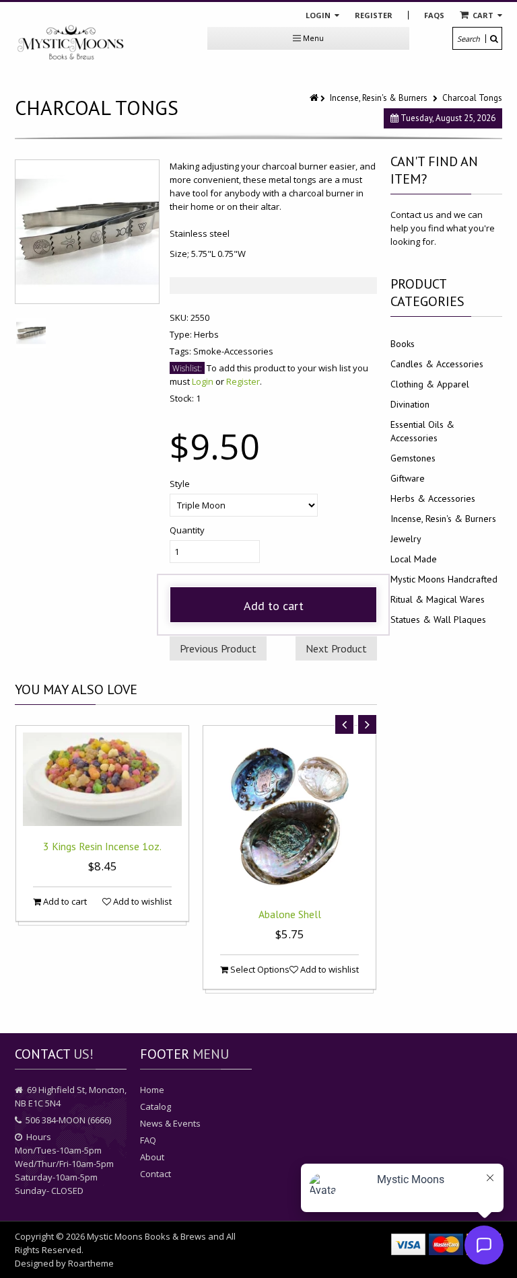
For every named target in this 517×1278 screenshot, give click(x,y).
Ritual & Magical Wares (437, 599)
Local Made (413, 559)
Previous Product (218, 648)
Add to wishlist (141, 901)
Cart (483, 15)
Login (319, 15)
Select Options (258, 969)
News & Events (170, 1123)
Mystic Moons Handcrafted (443, 579)
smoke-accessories (233, 351)
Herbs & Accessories (432, 498)
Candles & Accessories (436, 364)
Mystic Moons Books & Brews (146, 1236)
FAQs (434, 15)
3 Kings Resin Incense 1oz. (102, 846)
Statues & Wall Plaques (438, 619)
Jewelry (405, 539)
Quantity (187, 530)
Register (373, 15)
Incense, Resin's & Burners (378, 98)
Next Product (336, 648)
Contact (155, 1174)
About (152, 1157)
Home (152, 1090)
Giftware (407, 478)
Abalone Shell (289, 914)
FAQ (148, 1140)
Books (402, 344)
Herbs (206, 334)
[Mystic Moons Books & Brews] (71, 43)
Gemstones (413, 458)
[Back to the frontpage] (315, 98)
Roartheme (91, 1263)
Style (180, 484)
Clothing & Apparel (429, 384)
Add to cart (274, 605)
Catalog (155, 1106)
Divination (409, 404)
